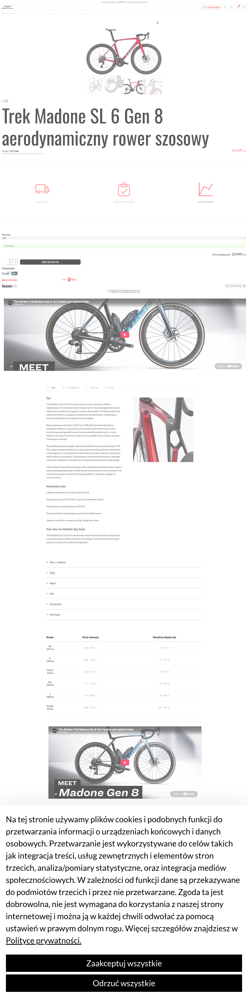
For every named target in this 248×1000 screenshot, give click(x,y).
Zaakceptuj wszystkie (124, 963)
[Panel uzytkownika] (231, 7)
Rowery (27, 13)
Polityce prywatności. (43, 940)
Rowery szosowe (49, 13)
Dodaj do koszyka (50, 262)
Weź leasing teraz (234, 286)
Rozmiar (6, 234)
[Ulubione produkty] (225, 7)
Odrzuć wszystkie (124, 983)
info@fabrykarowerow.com (131, 292)
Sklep (20, 13)
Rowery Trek (36, 13)
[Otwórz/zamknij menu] (244, 7)
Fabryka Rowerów (9, 13)
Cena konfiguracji (221, 254)
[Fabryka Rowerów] (54, 7)
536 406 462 (114, 292)
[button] (124, 562)
